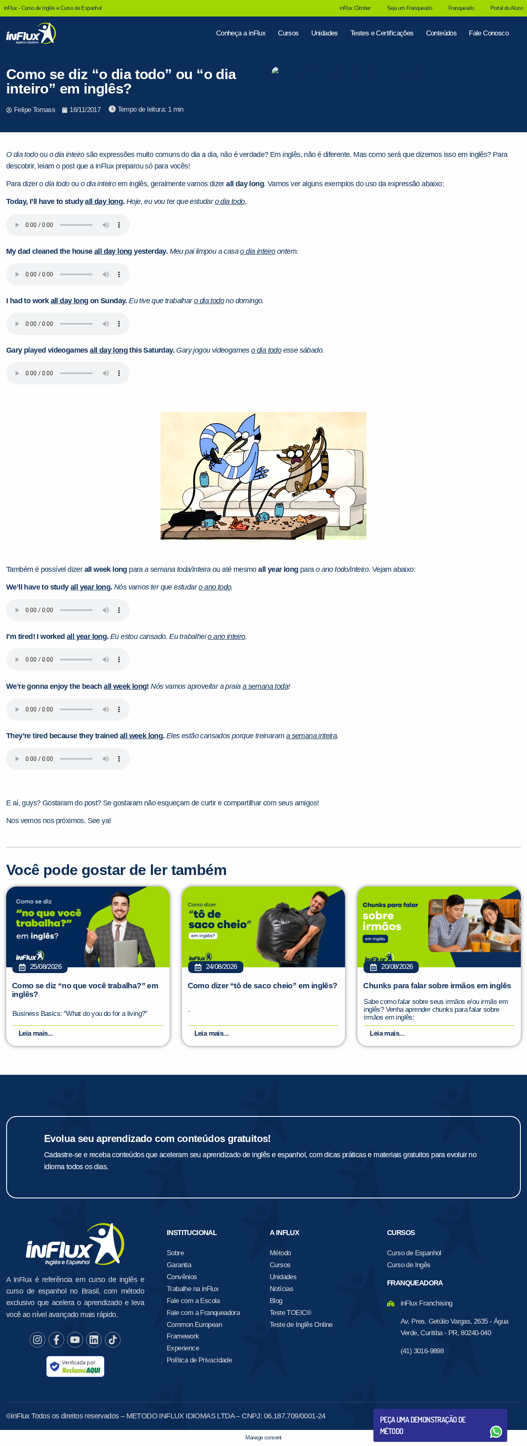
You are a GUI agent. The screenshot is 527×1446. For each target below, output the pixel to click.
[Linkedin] (94, 1340)
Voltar (399, 1412)
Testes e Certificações (382, 33)
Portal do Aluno (506, 8)
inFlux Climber (355, 8)
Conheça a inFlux (241, 33)
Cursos (288, 33)
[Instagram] (37, 1340)
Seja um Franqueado (409, 8)
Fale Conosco (488, 33)
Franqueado (461, 8)
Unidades (324, 33)
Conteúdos (441, 33)
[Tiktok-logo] (113, 1340)
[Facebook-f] (56, 1340)
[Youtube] (75, 1340)
